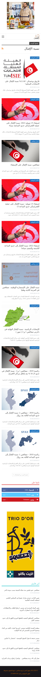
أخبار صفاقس (35, 141)
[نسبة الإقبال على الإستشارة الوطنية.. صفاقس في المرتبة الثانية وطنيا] (20, 274)
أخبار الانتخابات (35, 306)
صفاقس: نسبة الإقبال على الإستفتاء (25, 165)
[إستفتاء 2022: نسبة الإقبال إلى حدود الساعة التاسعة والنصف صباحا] (20, 232)
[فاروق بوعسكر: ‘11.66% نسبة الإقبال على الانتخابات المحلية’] (20, 67)
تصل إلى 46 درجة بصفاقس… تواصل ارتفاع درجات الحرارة (20, 658)
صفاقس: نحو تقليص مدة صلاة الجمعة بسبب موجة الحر (21, 590)
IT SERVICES (14, 673)
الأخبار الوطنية (35, 58)
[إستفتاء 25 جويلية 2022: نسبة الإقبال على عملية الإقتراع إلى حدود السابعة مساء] (20, 109)
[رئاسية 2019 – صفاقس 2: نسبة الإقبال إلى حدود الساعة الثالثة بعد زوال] (20, 399)
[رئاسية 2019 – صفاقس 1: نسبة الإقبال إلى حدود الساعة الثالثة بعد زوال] (20, 441)
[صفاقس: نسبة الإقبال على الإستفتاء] (20, 151)
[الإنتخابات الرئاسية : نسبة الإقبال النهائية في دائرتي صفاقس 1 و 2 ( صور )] (20, 315)
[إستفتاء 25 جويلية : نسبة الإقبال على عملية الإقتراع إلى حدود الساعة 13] (20, 190)
